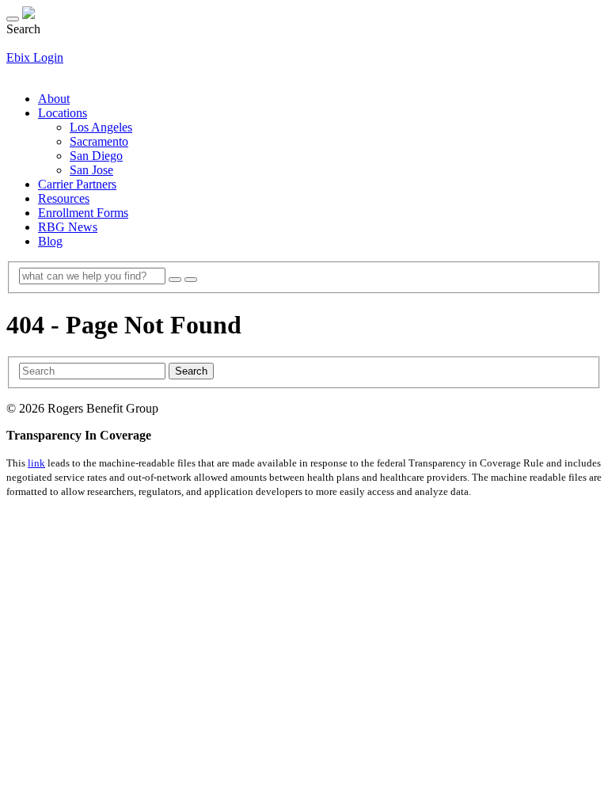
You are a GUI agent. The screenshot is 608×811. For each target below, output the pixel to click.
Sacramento (99, 141)
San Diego (96, 155)
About (54, 98)
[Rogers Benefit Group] (28, 14)
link (36, 463)
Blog (50, 241)
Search (191, 371)
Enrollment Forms (83, 212)
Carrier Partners (77, 184)
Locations (62, 113)
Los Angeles (101, 127)
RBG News (67, 227)
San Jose (91, 170)
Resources (63, 198)
